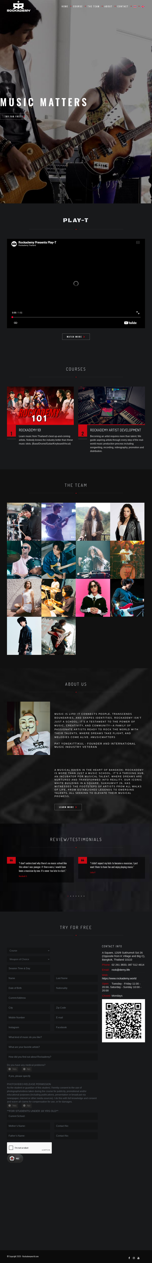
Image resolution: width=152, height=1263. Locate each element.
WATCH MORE (74, 336)
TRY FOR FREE (13, 116)
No (28, 1069)
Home (65, 6)
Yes (14, 1069)
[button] (68, 896)
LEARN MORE (66, 807)
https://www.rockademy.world (119, 978)
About (108, 6)
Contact (123, 6)
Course (78, 6)
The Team (94, 6)
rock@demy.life (121, 969)
